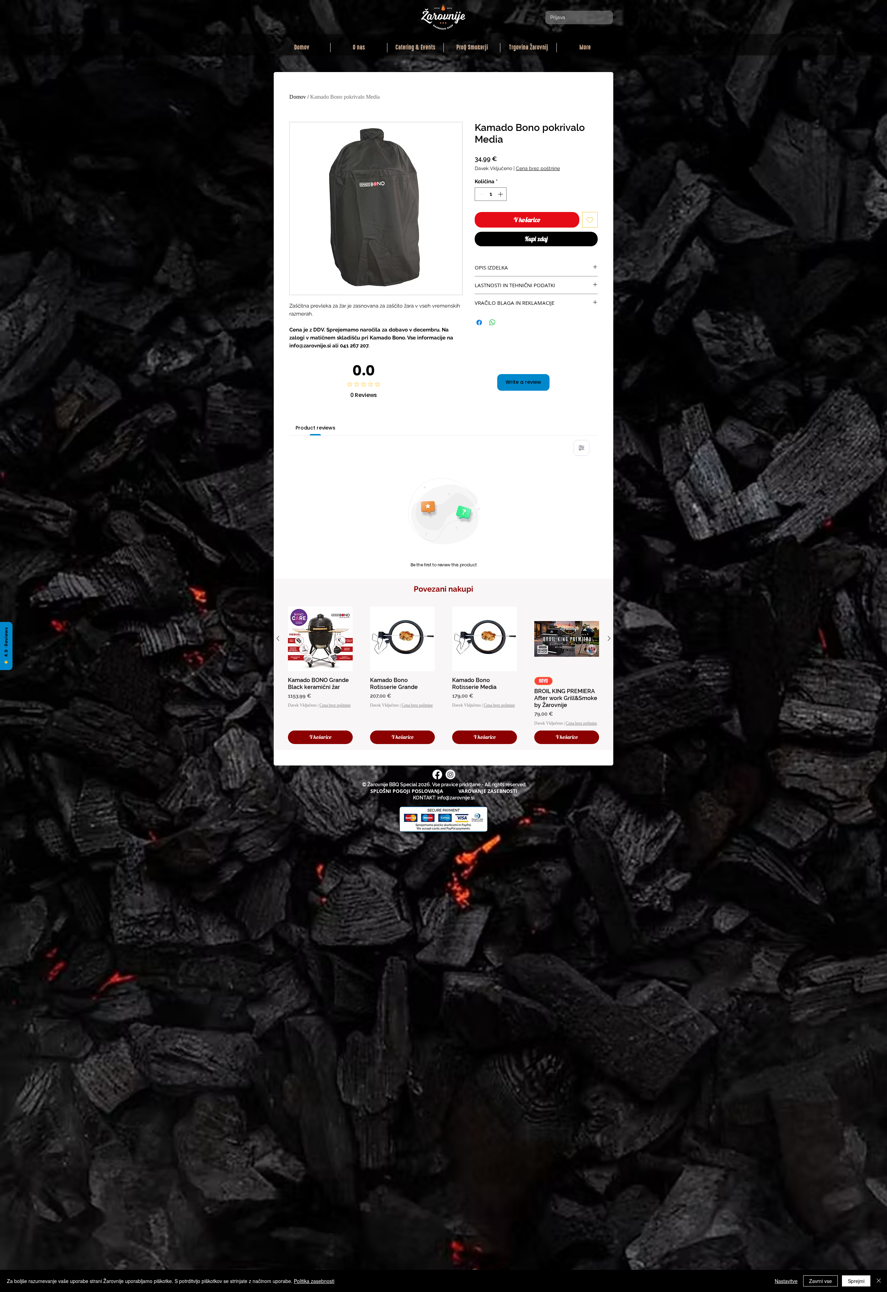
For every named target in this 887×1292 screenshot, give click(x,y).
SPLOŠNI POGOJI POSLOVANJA (406, 791)
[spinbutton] (491, 194)
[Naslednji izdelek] (609, 638)
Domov (297, 97)
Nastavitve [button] (786, 1280)
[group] (443, 675)
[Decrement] (480, 194)
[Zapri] (879, 1280)
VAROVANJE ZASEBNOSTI (487, 791)
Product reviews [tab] (315, 427)
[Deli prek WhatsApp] (492, 322)
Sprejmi (856, 1280)
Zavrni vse (820, 1280)
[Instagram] (450, 774)
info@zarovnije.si (455, 797)
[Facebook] (437, 774)
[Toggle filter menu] (581, 448)
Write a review (523, 382)
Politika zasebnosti (314, 1280)
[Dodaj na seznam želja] (590, 220)
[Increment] (501, 194)
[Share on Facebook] (479, 322)
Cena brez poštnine (538, 168)
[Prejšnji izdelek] (278, 638)
